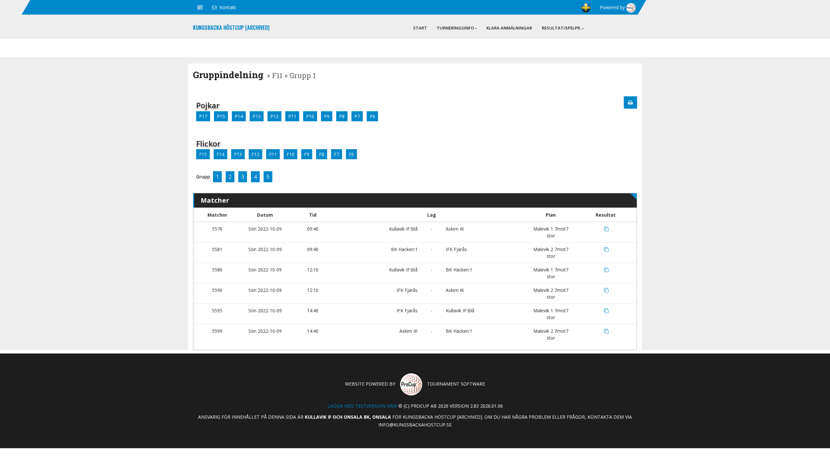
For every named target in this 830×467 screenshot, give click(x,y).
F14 (220, 154)
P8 (342, 116)
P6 (372, 116)
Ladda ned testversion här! (362, 406)
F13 (238, 154)
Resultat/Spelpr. (561, 28)
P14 (239, 116)
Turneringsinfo (455, 28)
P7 (357, 116)
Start (420, 28)
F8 (321, 154)
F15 (203, 154)
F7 (336, 154)
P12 (274, 116)
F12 (255, 154)
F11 (273, 154)
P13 (257, 116)
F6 (351, 154)
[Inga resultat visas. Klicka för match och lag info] (606, 229)
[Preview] (630, 102)
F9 (306, 154)
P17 (203, 116)
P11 (292, 116)
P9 (326, 116)
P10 (310, 116)
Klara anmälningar (509, 28)
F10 (290, 154)
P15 (221, 116)
